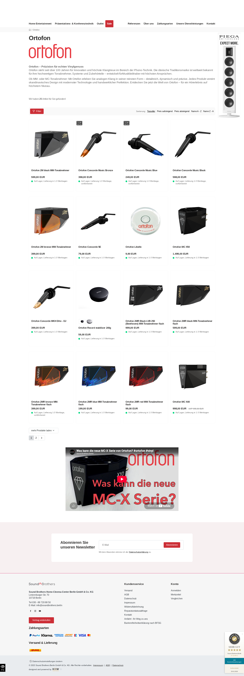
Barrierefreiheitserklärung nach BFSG (142, 623)
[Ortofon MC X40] (193, 376)
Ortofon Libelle (133, 247)
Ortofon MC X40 (181, 401)
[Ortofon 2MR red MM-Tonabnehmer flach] (146, 376)
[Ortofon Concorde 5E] (98, 221)
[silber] (89, 321)
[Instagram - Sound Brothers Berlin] (35, 611)
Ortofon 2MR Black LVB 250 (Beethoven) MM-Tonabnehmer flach (145, 322)
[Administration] (61, 669)
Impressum (129, 602)
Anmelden (176, 590)
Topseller (151, 111)
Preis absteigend (181, 111)
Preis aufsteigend (165, 111)
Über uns (149, 23)
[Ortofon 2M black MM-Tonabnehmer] (51, 144)
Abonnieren (172, 545)
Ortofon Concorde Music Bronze (95, 170)
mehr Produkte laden (41, 430)
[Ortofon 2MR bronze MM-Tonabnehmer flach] (51, 376)
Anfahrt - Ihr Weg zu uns (136, 619)
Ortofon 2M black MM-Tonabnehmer (50, 170)
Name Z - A (208, 111)
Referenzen (134, 23)
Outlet (100, 23)
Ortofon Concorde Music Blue (141, 170)
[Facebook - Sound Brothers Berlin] (30, 611)
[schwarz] (82, 321)
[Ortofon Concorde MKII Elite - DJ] (51, 295)
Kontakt (211, 23)
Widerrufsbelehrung (134, 607)
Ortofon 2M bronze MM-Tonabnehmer (51, 247)
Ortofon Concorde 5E (89, 247)
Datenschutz (130, 598)
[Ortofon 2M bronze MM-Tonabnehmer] (51, 221)
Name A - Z (196, 111)
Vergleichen (177, 598)
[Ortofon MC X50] (193, 221)
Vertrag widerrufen (41, 620)
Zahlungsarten (165, 23)
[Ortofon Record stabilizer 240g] (98, 295)
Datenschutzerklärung (138, 552)
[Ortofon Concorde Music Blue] (146, 144)
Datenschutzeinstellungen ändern (47, 661)
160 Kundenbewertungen (234, 661)
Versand (128, 590)
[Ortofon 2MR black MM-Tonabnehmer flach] (193, 295)
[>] (41, 438)
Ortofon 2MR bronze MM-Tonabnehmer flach (44, 403)
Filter (38, 111)
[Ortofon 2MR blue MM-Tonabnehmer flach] (98, 376)
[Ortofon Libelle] (146, 221)
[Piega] (229, 75)
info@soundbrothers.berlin (49, 605)
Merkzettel (176, 594)
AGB (126, 594)
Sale (109, 23)
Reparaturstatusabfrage (135, 611)
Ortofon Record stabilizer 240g (94, 327)
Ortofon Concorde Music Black (189, 170)
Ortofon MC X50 (181, 247)
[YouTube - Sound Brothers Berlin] (40, 611)
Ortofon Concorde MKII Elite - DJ (48, 321)
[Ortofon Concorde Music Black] (193, 144)
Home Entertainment (40, 23)
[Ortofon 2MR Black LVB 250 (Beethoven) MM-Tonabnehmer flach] (146, 295)
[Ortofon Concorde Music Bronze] (98, 144)
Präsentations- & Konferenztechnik (74, 23)
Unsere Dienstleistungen (189, 23)
